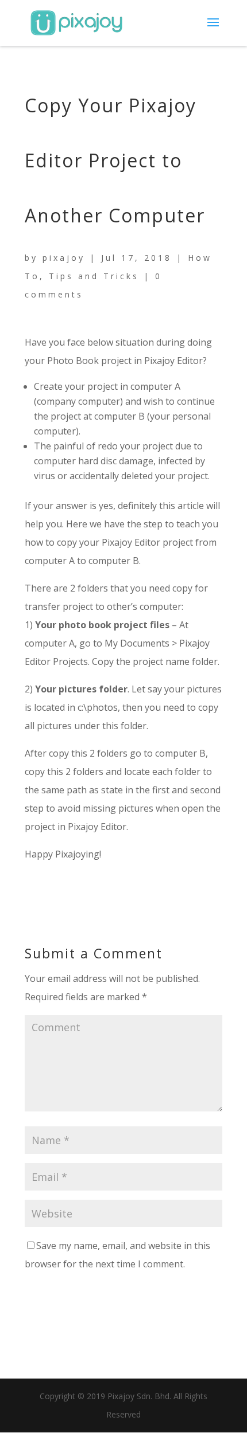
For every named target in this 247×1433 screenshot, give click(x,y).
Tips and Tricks (94, 276)
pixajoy (64, 257)
